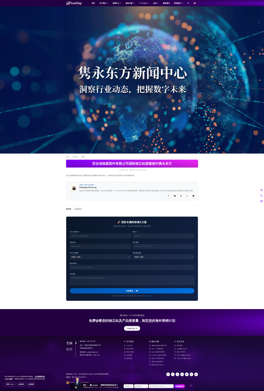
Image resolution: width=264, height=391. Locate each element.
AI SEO (144, 3)
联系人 (135, 231)
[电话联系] (261, 195)
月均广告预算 (74, 253)
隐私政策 (148, 295)
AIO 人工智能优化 (157, 348)
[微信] (173, 374)
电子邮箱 (135, 242)
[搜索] (188, 3)
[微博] (187, 374)
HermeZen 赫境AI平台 (184, 358)
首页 (93, 3)
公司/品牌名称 (75, 231)
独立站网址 (73, 263)
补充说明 (72, 274)
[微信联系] (261, 189)
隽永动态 (75, 156)
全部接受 (31, 384)
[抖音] (168, 374)
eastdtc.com (96, 355)
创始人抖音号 (181, 352)
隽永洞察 (180, 345)
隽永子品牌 (130, 352)
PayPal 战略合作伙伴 (183, 355)
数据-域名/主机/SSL (158, 364)
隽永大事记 (130, 348)
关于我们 (102, 3)
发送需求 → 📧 (132, 291)
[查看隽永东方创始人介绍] (77, 379)
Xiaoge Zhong (142, 169)
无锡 (69, 343)
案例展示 (166, 3)
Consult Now (131, 328)
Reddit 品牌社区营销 (158, 352)
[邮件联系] (261, 201)
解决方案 (129, 3)
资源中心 (116, 3)
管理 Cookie (10, 384)
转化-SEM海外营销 (158, 358)
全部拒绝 (21, 384)
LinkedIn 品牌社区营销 (159, 355)
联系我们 (177, 3)
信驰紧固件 (78, 209)
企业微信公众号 (182, 348)
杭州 (69, 349)
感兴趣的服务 (137, 253)
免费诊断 (179, 386)
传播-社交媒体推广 (158, 361)
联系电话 (73, 242)
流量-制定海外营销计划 (159, 345)
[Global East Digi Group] (195, 3)
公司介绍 (129, 345)
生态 (155, 3)
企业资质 (129, 355)
